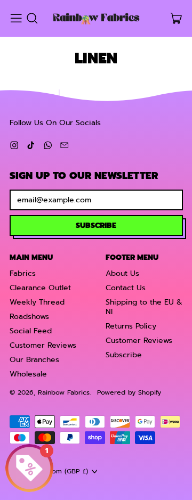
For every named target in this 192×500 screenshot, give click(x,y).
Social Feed (31, 331)
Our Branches (34, 359)
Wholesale (28, 374)
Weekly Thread (37, 302)
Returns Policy (131, 326)
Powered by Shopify (129, 392)
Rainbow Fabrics (64, 392)
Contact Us (126, 287)
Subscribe (124, 354)
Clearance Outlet (40, 287)
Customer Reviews (43, 345)
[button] (31, 18)
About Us (122, 273)
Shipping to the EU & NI (144, 307)
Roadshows (29, 316)
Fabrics (23, 273)
